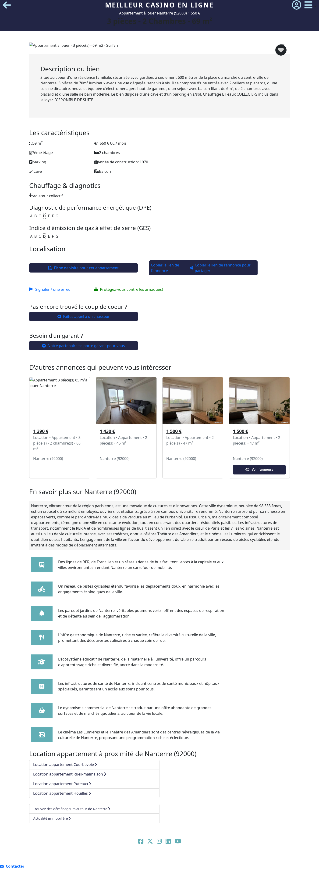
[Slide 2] (123, 47)
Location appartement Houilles (60, 793)
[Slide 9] (193, 47)
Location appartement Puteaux (60, 783)
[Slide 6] (163, 47)
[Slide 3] (133, 47)
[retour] (7, 5)
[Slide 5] (153, 47)
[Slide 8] (183, 47)
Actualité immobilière (50, 818)
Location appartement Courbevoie (63, 764)
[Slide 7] (173, 47)
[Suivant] (270, 48)
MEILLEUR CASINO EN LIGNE (159, 4)
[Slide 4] (143, 47)
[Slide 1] (113, 47)
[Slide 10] (203, 47)
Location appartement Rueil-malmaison (68, 774)
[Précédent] (48, 48)
